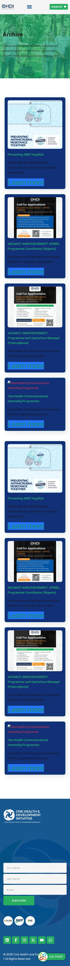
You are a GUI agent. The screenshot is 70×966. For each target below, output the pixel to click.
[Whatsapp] (50, 940)
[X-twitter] (33, 940)
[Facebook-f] (16, 940)
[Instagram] (24, 940)
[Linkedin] (7, 940)
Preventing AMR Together (26, 154)
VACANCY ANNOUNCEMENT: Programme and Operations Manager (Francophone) (34, 338)
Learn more (26, 182)
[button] (29, 6)
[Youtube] (42, 940)
